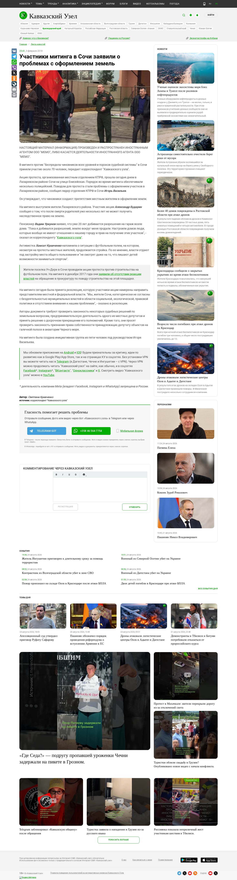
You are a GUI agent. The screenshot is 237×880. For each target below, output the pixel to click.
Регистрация (65, 506)
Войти (211, 15)
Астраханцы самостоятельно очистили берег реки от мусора (185, 156)
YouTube (48, 375)
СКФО (160, 28)
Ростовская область (118, 28)
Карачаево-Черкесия (29, 28)
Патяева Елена (166, 448)
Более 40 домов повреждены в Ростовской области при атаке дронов (183, 212)
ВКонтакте (62, 370)
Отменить (134, 507)
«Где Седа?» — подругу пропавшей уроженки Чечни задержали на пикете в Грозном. (73, 758)
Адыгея (46, 24)
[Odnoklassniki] (14, 78)
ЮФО (40, 33)
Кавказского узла (69, 237)
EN (216, 4)
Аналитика (69, 3)
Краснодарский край (52, 28)
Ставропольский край (176, 28)
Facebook (29, 370)
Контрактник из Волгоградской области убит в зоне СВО (58, 573)
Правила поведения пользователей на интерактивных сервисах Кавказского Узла (87, 873)
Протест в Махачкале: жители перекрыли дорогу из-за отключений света (184, 705)
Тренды (52, 3)
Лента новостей (38, 44)
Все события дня (208, 588)
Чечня (192, 28)
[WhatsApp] (14, 62)
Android (69, 352)
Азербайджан (59, 24)
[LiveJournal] (14, 84)
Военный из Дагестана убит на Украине (146, 573)
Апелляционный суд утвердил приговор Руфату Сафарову (38, 637)
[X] (14, 73)
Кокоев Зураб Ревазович (172, 492)
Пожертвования (165, 860)
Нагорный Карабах (73, 28)
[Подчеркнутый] (69, 474)
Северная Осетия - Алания (142, 28)
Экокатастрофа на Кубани (203, 38)
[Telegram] (14, 56)
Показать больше (118, 839)
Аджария (35, 24)
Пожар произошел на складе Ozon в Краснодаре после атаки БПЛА (64, 583)
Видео (137, 3)
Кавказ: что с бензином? (35, 38)
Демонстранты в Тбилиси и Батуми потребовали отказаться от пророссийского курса (193, 639)
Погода (174, 3)
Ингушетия (155, 24)
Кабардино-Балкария (173, 24)
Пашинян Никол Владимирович (177, 537)
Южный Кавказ (27, 33)
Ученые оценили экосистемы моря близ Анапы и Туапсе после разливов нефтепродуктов (182, 90)
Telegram (63, 361)
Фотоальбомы (155, 3)
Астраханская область (90, 24)
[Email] (14, 89)
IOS (79, 352)
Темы (39, 3)
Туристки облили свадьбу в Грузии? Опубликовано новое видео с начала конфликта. (184, 764)
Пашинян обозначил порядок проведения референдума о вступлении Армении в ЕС (88, 639)
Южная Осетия (205, 28)
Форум (110, 3)
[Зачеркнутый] (75, 474)
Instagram (45, 370)
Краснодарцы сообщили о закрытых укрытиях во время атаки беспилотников (182, 272)
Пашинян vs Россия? (119, 38)
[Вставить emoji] (84, 474)
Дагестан (142, 24)
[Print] (14, 95)
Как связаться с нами (142, 860)
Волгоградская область (114, 24)
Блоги (124, 3)
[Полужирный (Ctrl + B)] (56, 474)
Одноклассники (83, 370)
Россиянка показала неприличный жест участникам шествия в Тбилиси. (178, 831)
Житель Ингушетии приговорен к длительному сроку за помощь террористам (62, 560)
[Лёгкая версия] (204, 3)
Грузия (132, 24)
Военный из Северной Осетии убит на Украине (151, 558)
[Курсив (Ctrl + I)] (62, 474)
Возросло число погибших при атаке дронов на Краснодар (185, 326)
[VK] (14, 51)
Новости (24, 3)
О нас (124, 860)
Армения (73, 24)
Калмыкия (190, 24)
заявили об (106, 274)
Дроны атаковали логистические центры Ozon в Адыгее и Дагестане (182, 379)
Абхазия (24, 24)
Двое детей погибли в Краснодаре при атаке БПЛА (153, 583)
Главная (23, 44)
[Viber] (14, 67)
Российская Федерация (95, 28)
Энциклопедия (91, 3)
